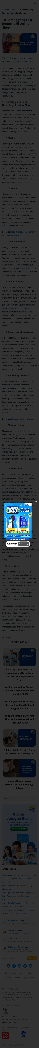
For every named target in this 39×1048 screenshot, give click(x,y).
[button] (36, 502)
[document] (19, 524)
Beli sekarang (23, 544)
